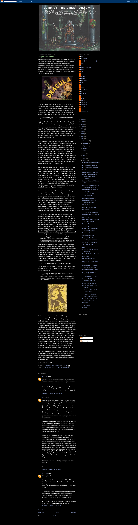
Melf (81, 91)
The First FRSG (86, 226)
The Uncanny (86, 170)
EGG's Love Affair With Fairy (90, 167)
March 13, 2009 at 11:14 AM (52, 506)
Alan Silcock (83, 58)
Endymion (82, 76)
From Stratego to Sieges (89, 207)
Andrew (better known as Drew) (88, 61)
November (86, 143)
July (84, 150)
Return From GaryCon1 (88, 258)
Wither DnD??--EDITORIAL (89, 242)
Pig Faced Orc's (86, 224)
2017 (82, 124)
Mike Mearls (83, 93)
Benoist (82, 63)
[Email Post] (69, 365)
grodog (81, 109)
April (84, 158)
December (86, 141)
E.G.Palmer (83, 72)
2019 (82, 119)
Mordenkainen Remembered (90, 269)
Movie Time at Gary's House (90, 172)
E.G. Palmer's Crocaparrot (89, 165)
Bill (80, 65)
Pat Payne (83, 98)
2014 (82, 129)
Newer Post (41, 512)
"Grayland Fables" (87, 205)
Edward (82, 74)
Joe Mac (82, 87)
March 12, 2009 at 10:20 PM (52, 393)
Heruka (44, 397)
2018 (82, 121)
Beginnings (85, 302)
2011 (82, 134)
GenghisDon (83, 78)
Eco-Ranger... (86, 209)
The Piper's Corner (87, 233)
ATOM (81, 56)
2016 (82, 126)
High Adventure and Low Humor (90, 162)
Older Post (74, 512)
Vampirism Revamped (88, 235)
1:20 (83, 247)
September (86, 146)
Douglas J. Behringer (85, 67)
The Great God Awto (87, 244)
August (85, 148)
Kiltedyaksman (84, 89)
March (85, 160)
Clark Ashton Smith (49, 367)
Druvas (82, 69)
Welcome (84, 307)
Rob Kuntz (45, 376)
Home (57, 512)
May (84, 155)
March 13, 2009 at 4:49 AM (51, 469)
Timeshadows (83, 102)
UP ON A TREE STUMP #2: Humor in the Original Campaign (90, 176)
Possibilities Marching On (89, 198)
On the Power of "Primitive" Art (90, 214)
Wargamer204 (83, 104)
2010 (82, 136)
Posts (83, 338)
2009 (82, 138)
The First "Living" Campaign (90, 212)
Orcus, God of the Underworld (90, 253)
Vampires (66, 367)
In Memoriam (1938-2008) (89, 283)
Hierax (81, 85)
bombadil (82, 107)
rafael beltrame (84, 111)
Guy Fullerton (83, 80)
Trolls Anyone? (86, 305)
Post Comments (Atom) (52, 516)
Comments (85, 341)
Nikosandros (83, 96)
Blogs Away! (85, 256)
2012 (82, 131)
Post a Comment (42, 510)
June (84, 153)
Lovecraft (59, 367)
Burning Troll (85, 217)
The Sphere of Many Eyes (89, 276)
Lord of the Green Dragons (69, 7)
